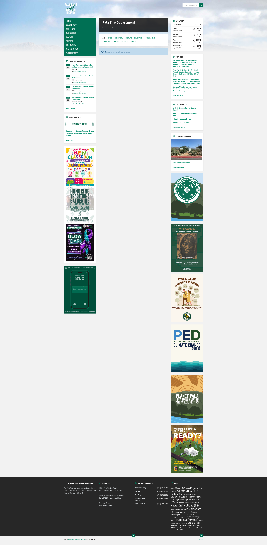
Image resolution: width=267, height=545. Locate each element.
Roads (184, 523)
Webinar (199, 528)
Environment (150, 38)
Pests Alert (179, 517)
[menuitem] (80, 21)
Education (138, 38)
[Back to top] (201, 535)
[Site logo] (71, 13)
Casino (195, 488)
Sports (174, 525)
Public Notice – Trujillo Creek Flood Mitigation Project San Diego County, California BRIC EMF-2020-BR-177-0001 (187, 81)
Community (118, 38)
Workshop (174, 530)
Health (177, 505)
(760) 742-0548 (162, 491)
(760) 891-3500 (162, 488)
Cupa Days (187, 494)
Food (196, 502)
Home (104, 28)
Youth (133, 42)
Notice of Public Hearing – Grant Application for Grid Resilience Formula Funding (185, 89)
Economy (195, 494)
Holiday (191, 505)
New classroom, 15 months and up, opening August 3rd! (82, 66)
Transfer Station (188, 525)
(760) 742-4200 (162, 504)
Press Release (193, 517)
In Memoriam (186, 510)
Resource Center (176, 523)
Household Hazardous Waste (178, 509)
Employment (181, 500)
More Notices (178, 95)
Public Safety (187, 520)
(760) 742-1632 (162, 495)
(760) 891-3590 (162, 498)
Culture (128, 38)
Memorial (187, 512)
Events (111, 28)
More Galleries (178, 167)
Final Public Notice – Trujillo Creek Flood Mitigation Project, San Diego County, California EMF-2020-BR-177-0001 (186, 73)
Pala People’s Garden (181, 163)
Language (106, 42)
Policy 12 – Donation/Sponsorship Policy (185, 114)
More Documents (179, 127)
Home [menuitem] (201, 539)
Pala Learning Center (79, 71)
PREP (185, 517)
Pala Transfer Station (79, 82)
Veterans (124, 42)
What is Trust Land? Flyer (182, 119)
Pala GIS (191, 515)
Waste (185, 528)
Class (109, 38)
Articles (188, 488)
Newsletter (195, 512)
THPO (181, 525)
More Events (70, 108)
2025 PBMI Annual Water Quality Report (184, 109)
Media (178, 512)
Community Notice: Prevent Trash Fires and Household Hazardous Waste (80, 133)
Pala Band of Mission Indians (76, 539)
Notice (176, 514)
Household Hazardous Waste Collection (83, 77)
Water (192, 528)
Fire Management (189, 502)
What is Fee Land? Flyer (181, 123)
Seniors (116, 42)
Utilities (197, 525)
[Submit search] (201, 5)
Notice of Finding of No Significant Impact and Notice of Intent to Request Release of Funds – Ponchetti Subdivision (185, 64)
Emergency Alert (186, 498)
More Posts (70, 140)
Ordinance (184, 515)
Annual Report (177, 488)
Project (173, 520)
